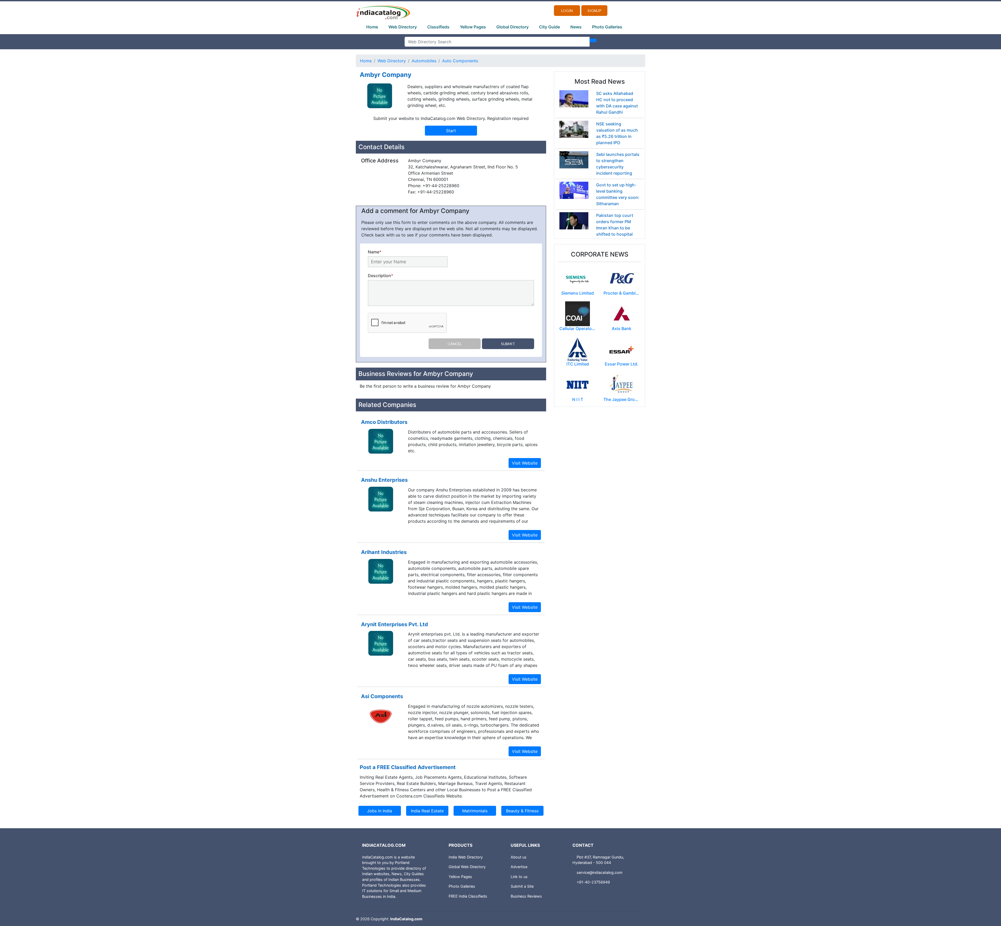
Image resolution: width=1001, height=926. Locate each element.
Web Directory (402, 26)
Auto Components (460, 60)
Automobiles (424, 60)
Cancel (455, 344)
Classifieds (438, 26)
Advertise (519, 866)
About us (519, 857)
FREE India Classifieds (468, 896)
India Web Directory (466, 857)
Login (567, 10)
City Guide (549, 26)
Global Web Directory (467, 866)
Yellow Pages (473, 26)
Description (380, 275)
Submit (508, 344)
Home (372, 26)
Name (374, 251)
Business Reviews (526, 896)
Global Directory (512, 26)
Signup (594, 10)
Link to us (519, 876)
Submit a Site (522, 886)
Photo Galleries (607, 26)
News (576, 26)
